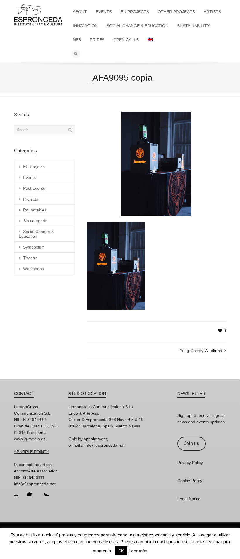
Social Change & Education (36, 234)
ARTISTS (212, 11)
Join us (191, 443)
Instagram (18, 491)
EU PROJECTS (135, 11)
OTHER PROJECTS (176, 11)
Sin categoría (35, 220)
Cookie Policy (189, 480)
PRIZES (97, 39)
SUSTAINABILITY (193, 25)
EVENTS (104, 11)
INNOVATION (85, 25)
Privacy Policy (190, 462)
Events (29, 177)
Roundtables (35, 210)
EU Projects (34, 166)
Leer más (137, 550)
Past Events (34, 188)
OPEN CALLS (126, 39)
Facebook (31, 491)
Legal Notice (188, 498)
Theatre (30, 258)
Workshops (33, 268)
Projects (30, 199)
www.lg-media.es (29, 438)
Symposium (34, 247)
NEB (77, 39)
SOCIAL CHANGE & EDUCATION (137, 25)
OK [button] (121, 551)
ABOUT (80, 11)
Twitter (44, 491)
